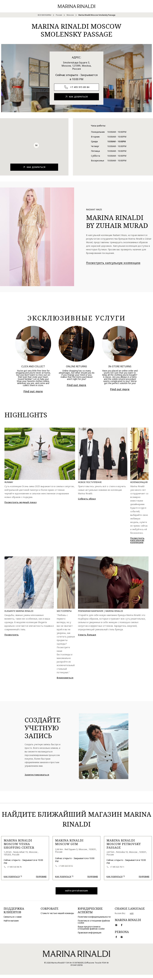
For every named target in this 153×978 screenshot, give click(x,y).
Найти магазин (11, 921)
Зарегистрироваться (37, 775)
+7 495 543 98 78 (14, 867)
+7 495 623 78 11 (117, 867)
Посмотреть (11, 635)
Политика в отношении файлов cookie (94, 922)
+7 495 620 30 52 (66, 866)
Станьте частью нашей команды (57, 913)
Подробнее (41, 877)
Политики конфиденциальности (94, 917)
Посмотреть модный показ (20, 502)
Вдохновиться (65, 678)
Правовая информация (89, 933)
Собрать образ (87, 499)
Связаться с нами (13, 917)
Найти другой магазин (76, 890)
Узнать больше (87, 635)
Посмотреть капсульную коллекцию (137, 540)
